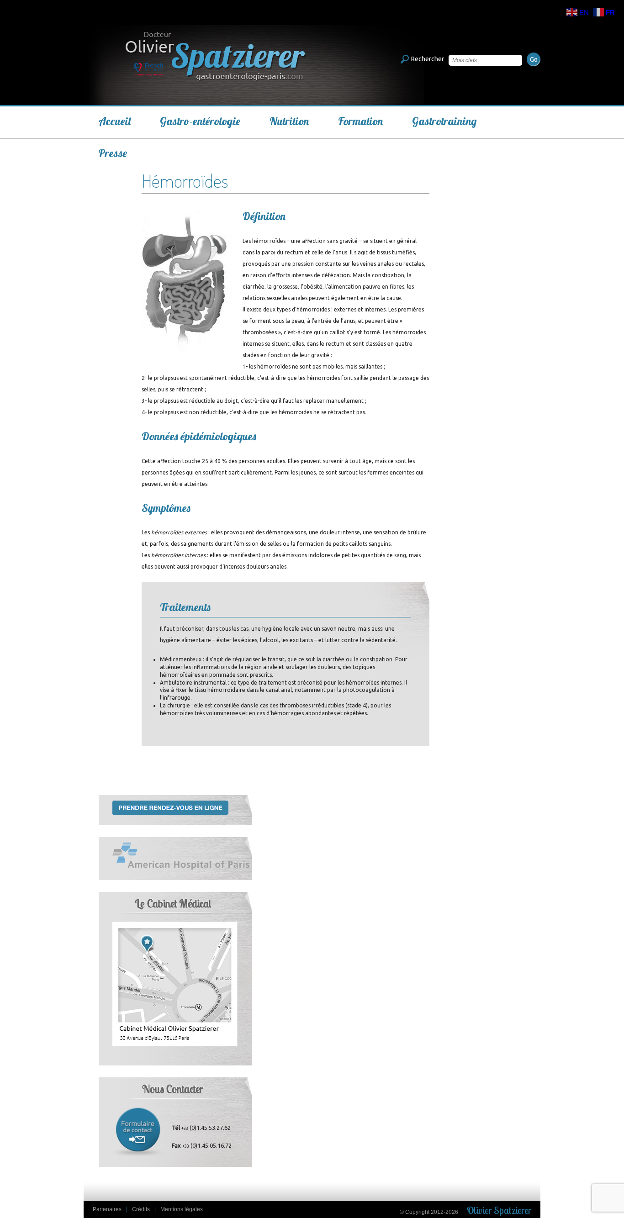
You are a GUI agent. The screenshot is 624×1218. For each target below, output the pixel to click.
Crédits (141, 1209)
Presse (112, 153)
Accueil (114, 121)
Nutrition (289, 121)
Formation (360, 121)
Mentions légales (181, 1209)
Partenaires (107, 1209)
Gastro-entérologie (200, 121)
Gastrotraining (444, 121)
